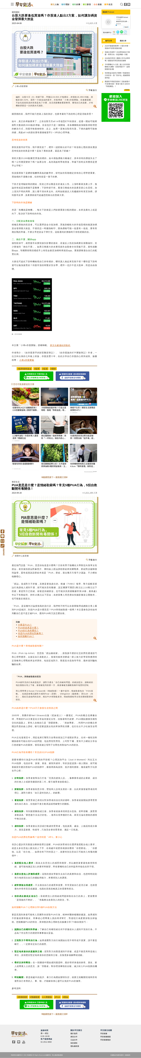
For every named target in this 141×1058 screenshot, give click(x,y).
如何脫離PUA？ (26, 636)
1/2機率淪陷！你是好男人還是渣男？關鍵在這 (25, 436)
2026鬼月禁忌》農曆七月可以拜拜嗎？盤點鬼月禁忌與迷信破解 (117, 59)
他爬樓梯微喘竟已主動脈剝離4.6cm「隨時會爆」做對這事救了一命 (82, 465)
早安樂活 (24, 4)
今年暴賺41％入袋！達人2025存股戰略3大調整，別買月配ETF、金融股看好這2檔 (117, 66)
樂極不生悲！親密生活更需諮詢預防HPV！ (82, 408)
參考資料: (17, 988)
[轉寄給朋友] (2, 541)
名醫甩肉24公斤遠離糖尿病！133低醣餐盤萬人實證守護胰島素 (25, 408)
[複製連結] (2, 546)
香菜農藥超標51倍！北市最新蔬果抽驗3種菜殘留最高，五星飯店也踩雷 (54, 465)
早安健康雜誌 (105, 1040)
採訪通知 (73, 1043)
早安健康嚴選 (105, 1036)
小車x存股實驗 (26, 360)
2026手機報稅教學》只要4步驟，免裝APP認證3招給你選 (117, 47)
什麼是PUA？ (25, 625)
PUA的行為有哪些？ (28, 630)
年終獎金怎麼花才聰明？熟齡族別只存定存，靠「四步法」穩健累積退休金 (117, 75)
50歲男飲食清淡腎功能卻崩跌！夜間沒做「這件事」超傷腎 (82, 436)
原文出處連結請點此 (60, 345)
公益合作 (73, 1040)
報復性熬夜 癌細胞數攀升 (23, 464)
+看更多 (127, 90)
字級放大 (93, 90)
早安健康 (103, 1033)
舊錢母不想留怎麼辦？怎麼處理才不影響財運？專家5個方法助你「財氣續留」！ (117, 83)
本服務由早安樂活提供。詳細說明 (120, 1055)
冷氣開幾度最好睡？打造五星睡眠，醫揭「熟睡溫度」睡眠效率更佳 (53, 408)
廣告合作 (73, 1036)
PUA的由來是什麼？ (28, 627)
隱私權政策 (74, 1046)
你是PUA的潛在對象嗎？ (30, 633)
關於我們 (73, 1033)
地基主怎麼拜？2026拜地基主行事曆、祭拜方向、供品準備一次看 (117, 53)
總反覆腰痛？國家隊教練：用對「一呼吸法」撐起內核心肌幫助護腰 (53, 436)
